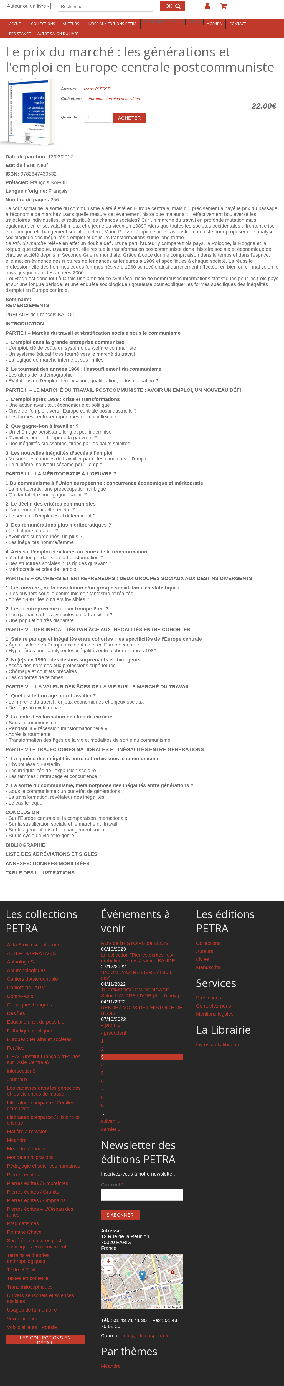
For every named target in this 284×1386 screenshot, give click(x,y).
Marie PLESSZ (97, 89)
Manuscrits (208, 967)
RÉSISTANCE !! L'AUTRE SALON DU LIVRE (44, 33)
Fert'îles (15, 1048)
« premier (111, 1025)
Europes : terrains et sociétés (114, 98)
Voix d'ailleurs (22, 1318)
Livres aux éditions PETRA (112, 23)
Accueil (16, 23)
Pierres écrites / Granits (33, 1192)
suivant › (110, 1121)
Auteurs (71, 23)
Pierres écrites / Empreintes (37, 1183)
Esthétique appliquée (30, 1031)
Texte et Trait (21, 1269)
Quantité (69, 117)
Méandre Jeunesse (28, 1148)
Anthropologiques (26, 970)
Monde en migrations (30, 1157)
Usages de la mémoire (32, 1310)
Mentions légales (215, 1014)
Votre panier (221, 8)
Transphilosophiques (30, 1287)
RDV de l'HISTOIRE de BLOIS (134, 943)
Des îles (16, 1013)
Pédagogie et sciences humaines (43, 1166)
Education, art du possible (35, 1022)
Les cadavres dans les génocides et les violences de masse (44, 1091)
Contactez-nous (213, 1006)
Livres (202, 959)
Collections (43, 23)
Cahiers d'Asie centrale (32, 979)
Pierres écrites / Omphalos (36, 1200)
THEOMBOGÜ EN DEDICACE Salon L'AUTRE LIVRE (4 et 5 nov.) (140, 992)
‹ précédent (113, 1033)
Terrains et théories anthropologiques (28, 1258)
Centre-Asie (20, 996)
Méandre (17, 1140)
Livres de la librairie (217, 1044)
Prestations (208, 998)
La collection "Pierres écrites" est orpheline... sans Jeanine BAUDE (138, 957)
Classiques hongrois (29, 1005)
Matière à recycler (27, 1131)
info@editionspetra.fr (146, 1335)
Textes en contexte (28, 1278)
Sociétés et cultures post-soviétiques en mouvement (36, 1243)
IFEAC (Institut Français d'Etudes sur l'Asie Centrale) (43, 1059)
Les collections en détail (45, 1340)
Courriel (112, 1184)
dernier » (111, 1129)
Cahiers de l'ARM (26, 987)
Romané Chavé (24, 1232)
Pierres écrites (23, 1175)
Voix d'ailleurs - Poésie (32, 1327)
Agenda (214, 23)
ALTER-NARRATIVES (31, 953)
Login (204, 8)
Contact (237, 23)
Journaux (17, 1079)
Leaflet (157, 1307)
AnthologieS (20, 962)
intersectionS (21, 1071)
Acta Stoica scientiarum (33, 944)
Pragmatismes (23, 1223)
